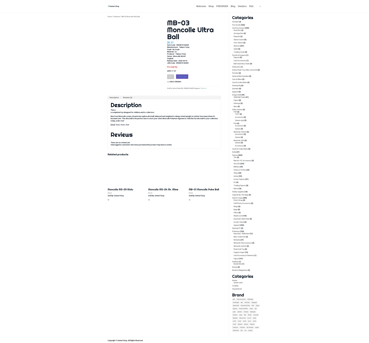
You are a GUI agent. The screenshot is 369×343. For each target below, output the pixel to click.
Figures (236, 57)
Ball (234, 299)
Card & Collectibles (239, 82)
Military (236, 167)
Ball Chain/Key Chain (242, 64)
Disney (234, 267)
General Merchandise (240, 76)
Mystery (240, 324)
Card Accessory (238, 28)
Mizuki (249, 315)
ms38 (244, 321)
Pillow (236, 213)
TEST (237, 114)
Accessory (239, 117)
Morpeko (235, 318)
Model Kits (238, 264)
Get (256, 308)
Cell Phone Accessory (242, 203)
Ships (236, 173)
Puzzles (235, 73)
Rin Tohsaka (250, 327)
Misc (235, 106)
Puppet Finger (239, 252)
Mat (245, 315)
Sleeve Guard (239, 40)
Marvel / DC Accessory (242, 161)
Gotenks (239, 312)
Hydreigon (253, 312)
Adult (236, 49)
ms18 (234, 321)
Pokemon (116, 17)
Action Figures (239, 179)
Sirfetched (236, 330)
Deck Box (237, 30)
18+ (235, 157)
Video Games (237, 110)
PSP (235, 112)
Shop (211, 7)
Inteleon (235, 315)
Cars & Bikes (237, 79)
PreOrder (242, 327)
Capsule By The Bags (240, 195)
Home (110, 17)
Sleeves (237, 46)
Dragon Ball (236, 95)
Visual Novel (237, 289)
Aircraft (237, 164)
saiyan (257, 327)
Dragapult (254, 302)
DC (235, 182)
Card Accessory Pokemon (244, 255)
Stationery (236, 67)
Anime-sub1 (238, 283)
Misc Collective (239, 237)
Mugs (236, 206)
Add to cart (182, 77)
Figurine (235, 308)
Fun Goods (236, 25)
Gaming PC (236, 228)
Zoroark (250, 330)
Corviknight (236, 302)
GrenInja (246, 312)
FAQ (251, 7)
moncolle (255, 315)
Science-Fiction (240, 170)
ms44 (234, 324)
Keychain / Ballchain (241, 234)
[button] (174, 82)
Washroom (238, 216)
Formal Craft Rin (243, 308)
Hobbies (235, 262)
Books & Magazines (239, 270)
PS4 (235, 123)
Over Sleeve (238, 43)
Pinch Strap (238, 200)
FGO (253, 305)
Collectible (250, 299)
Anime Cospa (237, 198)
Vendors (242, 7)
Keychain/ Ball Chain (241, 219)
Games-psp (239, 120)
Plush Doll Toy (239, 249)
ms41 (249, 321)
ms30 (239, 321)
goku (234, 312)
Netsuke (237, 240)
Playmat (237, 36)
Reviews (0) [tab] (127, 98)
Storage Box (238, 33)
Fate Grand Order (245, 305)
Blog (233, 7)
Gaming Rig (236, 85)
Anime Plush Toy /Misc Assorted (244, 70)
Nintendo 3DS (239, 140)
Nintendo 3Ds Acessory (243, 243)
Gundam (235, 22)
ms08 (254, 318)
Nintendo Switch (240, 132)
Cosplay (235, 286)
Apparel (235, 92)
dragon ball (236, 305)
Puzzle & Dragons (239, 55)
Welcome (201, 7)
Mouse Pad (242, 318)
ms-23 (249, 318)
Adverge (237, 103)
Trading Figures (240, 185)
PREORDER (222, 7)
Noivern (246, 324)
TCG (242, 330)
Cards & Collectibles (240, 149)
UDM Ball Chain (239, 97)
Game (251, 308)
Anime (236, 176)
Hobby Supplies (238, 192)
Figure (236, 100)
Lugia (240, 315)
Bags (235, 209)
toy (245, 330)
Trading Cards (239, 52)
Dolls (234, 152)
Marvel (236, 189)
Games (237, 129)
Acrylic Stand (239, 222)
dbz (242, 302)
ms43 (254, 321)
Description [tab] (114, 98)
